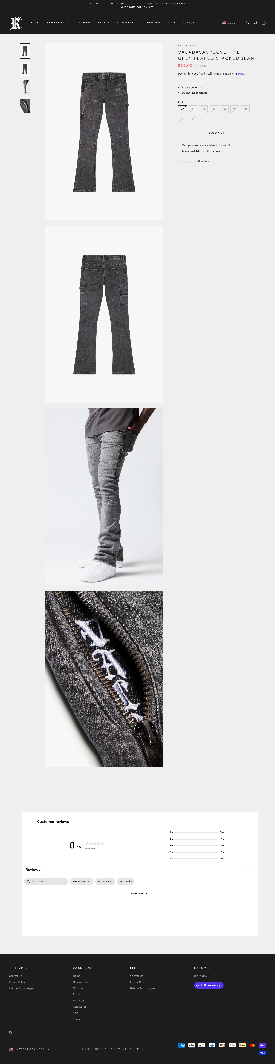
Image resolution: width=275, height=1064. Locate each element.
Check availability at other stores (201, 151)
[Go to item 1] (25, 51)
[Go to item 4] (25, 106)
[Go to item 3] (25, 87)
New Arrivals (57, 22)
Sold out (217, 133)
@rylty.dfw (200, 976)
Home (34, 22)
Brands (104, 22)
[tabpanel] (140, 906)
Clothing (83, 22)
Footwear (125, 22)
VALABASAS (186, 45)
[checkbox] (126, 881)
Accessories (151, 22)
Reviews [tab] (34, 869)
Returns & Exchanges (21, 988)
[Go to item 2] (25, 69)
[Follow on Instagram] (11, 1032)
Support (190, 22)
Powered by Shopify (128, 1049)
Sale (172, 22)
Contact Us (15, 976)
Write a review (248, 868)
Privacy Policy (17, 982)
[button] (196, 832)
